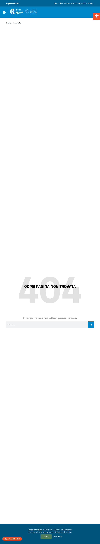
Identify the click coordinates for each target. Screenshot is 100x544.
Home (8, 22)
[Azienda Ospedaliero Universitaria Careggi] (23, 11)
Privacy (90, 3)
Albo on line (58, 3)
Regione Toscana (12, 3)
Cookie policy (57, 536)
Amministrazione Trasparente (75, 3)
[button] (96, 16)
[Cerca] (91, 324)
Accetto (46, 536)
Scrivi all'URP (14, 539)
